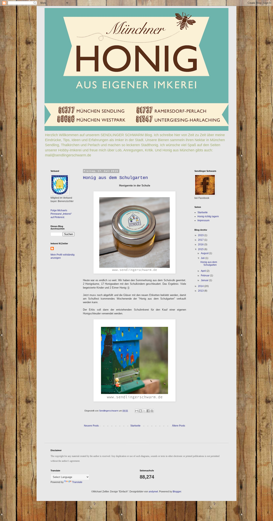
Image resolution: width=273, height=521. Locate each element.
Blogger (177, 491)
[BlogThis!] (140, 411)
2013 (201, 290)
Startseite (135, 425)
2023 (201, 235)
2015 (201, 249)
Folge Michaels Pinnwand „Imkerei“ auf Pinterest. (61, 214)
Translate (77, 482)
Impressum (203, 220)
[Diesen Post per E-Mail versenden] (137, 411)
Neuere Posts (91, 425)
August (205, 253)
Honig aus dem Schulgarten (115, 177)
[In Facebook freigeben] (148, 411)
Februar (205, 275)
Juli (203, 258)
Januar (205, 280)
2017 (201, 239)
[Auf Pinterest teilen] (152, 411)
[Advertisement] (206, 323)
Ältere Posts (178, 425)
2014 (201, 286)
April (203, 271)
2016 (201, 244)
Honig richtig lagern (208, 216)
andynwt (153, 491)
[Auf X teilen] (144, 411)
